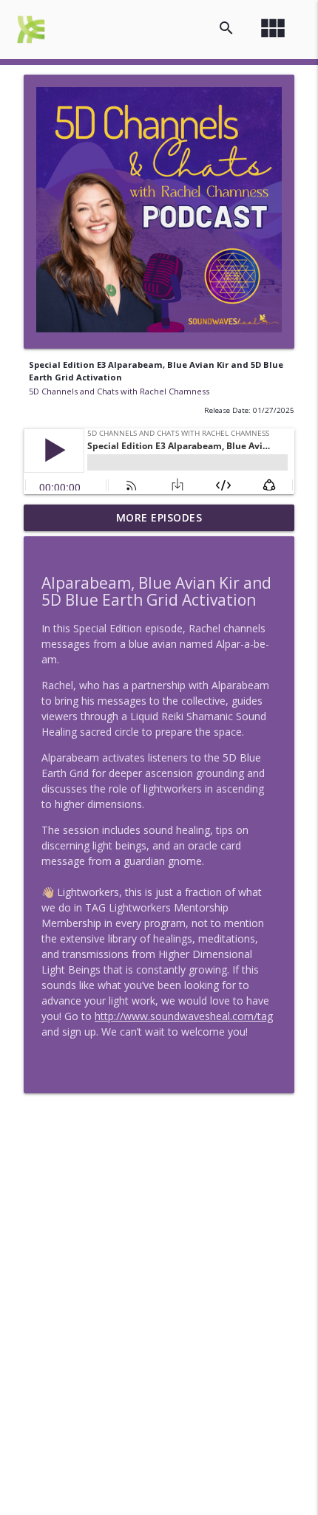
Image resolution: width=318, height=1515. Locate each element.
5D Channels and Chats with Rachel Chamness (119, 391)
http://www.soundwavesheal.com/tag (184, 1016)
